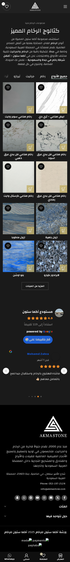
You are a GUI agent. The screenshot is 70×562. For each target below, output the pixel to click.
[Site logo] (35, 6)
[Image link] (53, 426)
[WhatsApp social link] (24, 498)
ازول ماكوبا (18, 237)
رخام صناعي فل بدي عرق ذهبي (18, 156)
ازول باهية (51, 237)
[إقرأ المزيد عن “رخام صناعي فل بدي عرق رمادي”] (63, 189)
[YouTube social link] (37, 498)
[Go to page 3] (32, 396)
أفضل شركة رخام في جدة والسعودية (34, 57)
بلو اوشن (18, 275)
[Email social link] (51, 498)
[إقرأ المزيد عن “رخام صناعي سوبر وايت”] (30, 109)
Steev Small (37, 354)
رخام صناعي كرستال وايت (18, 195)
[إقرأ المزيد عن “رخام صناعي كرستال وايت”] (30, 189)
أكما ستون (19, 55)
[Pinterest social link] (31, 498)
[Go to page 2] (35, 396)
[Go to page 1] (38, 396)
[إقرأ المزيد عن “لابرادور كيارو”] (63, 268)
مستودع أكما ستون (37, 312)
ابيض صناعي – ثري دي (51, 116)
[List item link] (35, 484)
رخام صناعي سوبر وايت (18, 116)
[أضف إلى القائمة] (41, 87)
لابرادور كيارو (51, 275)
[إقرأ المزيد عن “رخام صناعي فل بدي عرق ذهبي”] (30, 147)
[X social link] (57, 498)
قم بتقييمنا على (39, 339)
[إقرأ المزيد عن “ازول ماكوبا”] (30, 230)
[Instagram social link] (44, 498)
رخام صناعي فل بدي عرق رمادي (51, 197)
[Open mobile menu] (65, 6)
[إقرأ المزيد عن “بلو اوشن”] (30, 268)
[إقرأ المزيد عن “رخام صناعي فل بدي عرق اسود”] (63, 147)
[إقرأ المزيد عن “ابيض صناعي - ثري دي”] (63, 109)
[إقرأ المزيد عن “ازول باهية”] (63, 230)
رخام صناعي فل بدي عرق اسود (51, 156)
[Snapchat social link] (17, 498)
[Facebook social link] (64, 498)
